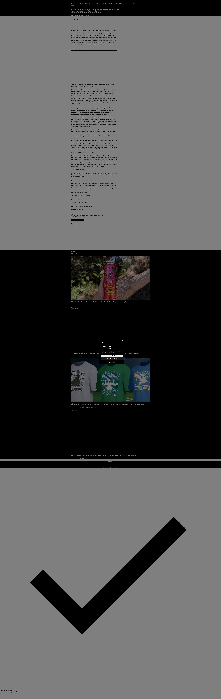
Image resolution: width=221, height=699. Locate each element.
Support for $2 (112, 355)
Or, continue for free (111, 362)
